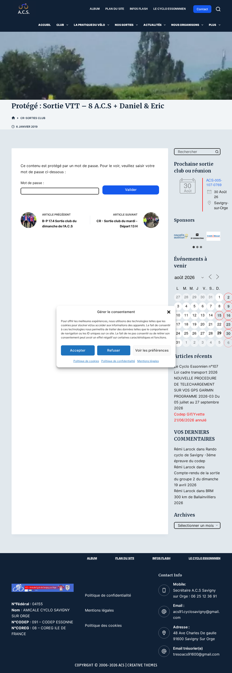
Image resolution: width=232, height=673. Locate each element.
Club (60, 25)
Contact (202, 9)
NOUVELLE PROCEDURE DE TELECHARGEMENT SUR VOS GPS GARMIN (195, 384)
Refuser (113, 350)
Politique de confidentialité (118, 361)
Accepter (77, 350)
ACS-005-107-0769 (214, 182)
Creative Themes (142, 665)
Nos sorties (124, 25)
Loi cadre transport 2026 (196, 372)
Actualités (152, 25)
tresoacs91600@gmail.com (196, 654)
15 (219, 315)
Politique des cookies (103, 625)
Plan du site (114, 8)
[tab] (194, 247)
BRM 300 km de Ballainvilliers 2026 (195, 496)
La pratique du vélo (89, 25)
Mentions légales (148, 361)
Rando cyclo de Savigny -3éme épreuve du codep (195, 455)
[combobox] (194, 151)
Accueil (44, 25)
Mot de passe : (32, 183)
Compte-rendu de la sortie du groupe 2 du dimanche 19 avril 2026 (197, 479)
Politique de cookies (86, 361)
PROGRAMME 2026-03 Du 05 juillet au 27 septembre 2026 (197, 402)
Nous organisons (185, 25)
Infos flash (139, 8)
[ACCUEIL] (13, 118)
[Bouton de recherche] (217, 152)
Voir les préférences (152, 350)
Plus (212, 25)
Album (95, 8)
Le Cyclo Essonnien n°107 (196, 366)
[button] (169, 312)
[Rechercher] (218, 9)
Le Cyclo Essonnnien (169, 8)
